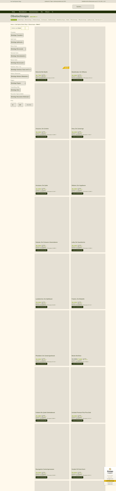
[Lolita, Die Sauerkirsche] (88, 197)
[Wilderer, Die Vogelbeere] (88, 141)
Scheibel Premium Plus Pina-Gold (81, 412)
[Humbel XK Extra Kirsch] (88, 424)
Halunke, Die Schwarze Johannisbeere (47, 242)
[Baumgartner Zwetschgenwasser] (52, 424)
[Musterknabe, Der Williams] (88, 27)
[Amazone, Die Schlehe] (52, 84)
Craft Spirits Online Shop (21, 24)
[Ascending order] (26, 28)
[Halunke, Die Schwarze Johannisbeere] (52, 197)
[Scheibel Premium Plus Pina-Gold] (88, 368)
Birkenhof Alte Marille (42, 72)
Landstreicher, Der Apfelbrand (44, 299)
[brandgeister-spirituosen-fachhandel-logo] (22, 5)
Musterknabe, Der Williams (79, 72)
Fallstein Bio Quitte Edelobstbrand (45, 412)
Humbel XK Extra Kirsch (78, 469)
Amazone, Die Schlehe (42, 128)
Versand (44, 75)
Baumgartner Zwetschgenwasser (45, 469)
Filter (29, 105)
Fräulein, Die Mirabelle (78, 299)
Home (12, 24)
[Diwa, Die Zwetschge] (88, 84)
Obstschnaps (31, 24)
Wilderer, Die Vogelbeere (79, 185)
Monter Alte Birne (76, 355)
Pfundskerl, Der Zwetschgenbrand (45, 355)
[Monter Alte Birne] (88, 311)
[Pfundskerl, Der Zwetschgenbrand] (52, 311)
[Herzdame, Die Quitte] (52, 141)
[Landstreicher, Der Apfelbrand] (52, 254)
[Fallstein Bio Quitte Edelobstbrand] (52, 388)
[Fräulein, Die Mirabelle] (88, 254)
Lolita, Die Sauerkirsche (78, 242)
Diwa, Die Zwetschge (78, 128)
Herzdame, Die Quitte (42, 185)
